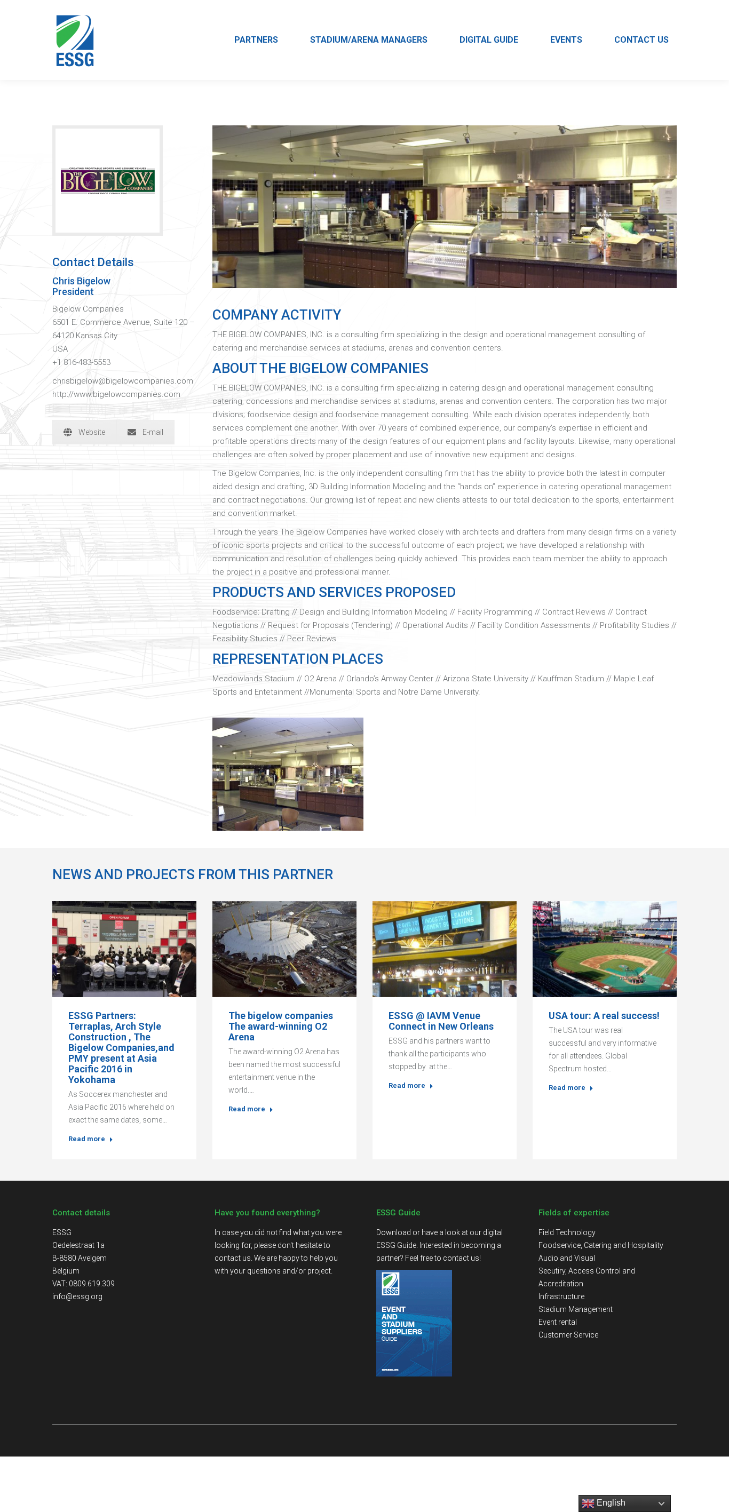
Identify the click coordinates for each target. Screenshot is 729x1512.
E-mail (152, 432)
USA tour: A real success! (604, 1015)
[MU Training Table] (287, 774)
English (610, 1502)
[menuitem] (256, 40)
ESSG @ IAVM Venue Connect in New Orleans (441, 1021)
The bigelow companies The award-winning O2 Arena (280, 1026)
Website (91, 432)
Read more (86, 1139)
